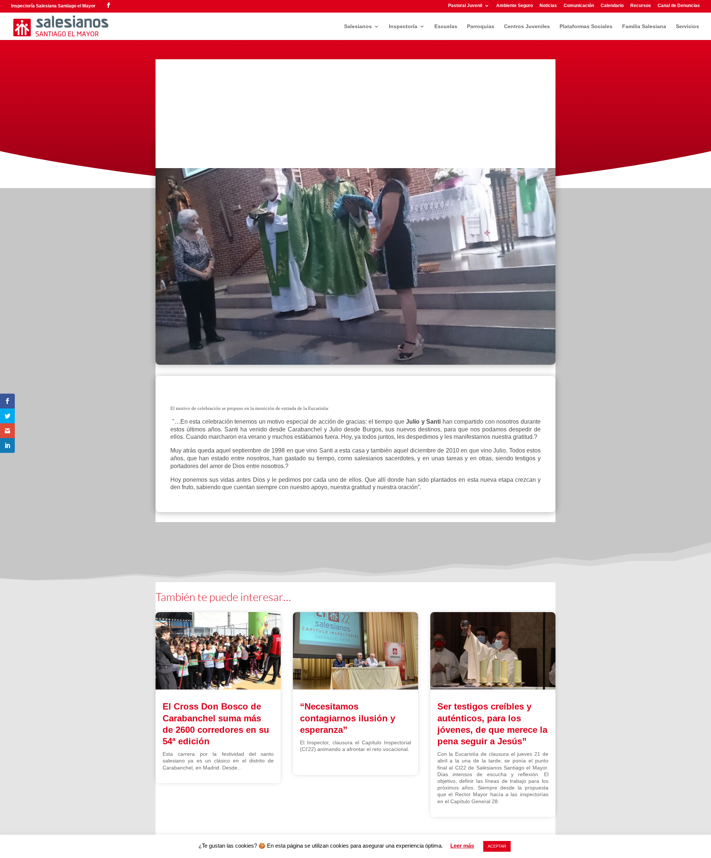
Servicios (687, 26)
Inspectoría (403, 26)
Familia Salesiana (644, 26)
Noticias (548, 5)
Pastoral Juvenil (465, 5)
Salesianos (358, 26)
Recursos (640, 5)
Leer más (462, 845)
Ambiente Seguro (514, 5)
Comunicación (579, 5)
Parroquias (480, 26)
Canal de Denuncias (679, 5)
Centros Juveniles (527, 26)
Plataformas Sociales (586, 26)
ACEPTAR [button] (497, 846)
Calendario (612, 5)
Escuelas (445, 26)
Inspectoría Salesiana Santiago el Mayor (53, 6)
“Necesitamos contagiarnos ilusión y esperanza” (347, 717)
